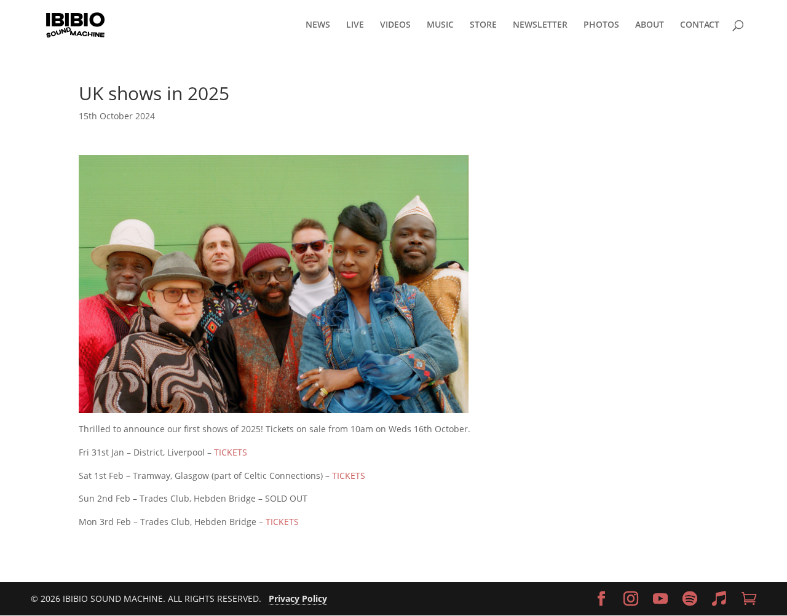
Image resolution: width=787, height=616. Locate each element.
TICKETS (230, 452)
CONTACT (699, 25)
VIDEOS (395, 25)
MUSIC (440, 25)
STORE (483, 25)
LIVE (355, 25)
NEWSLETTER (540, 25)
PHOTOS (601, 25)
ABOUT (649, 25)
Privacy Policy (298, 598)
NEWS (318, 25)
